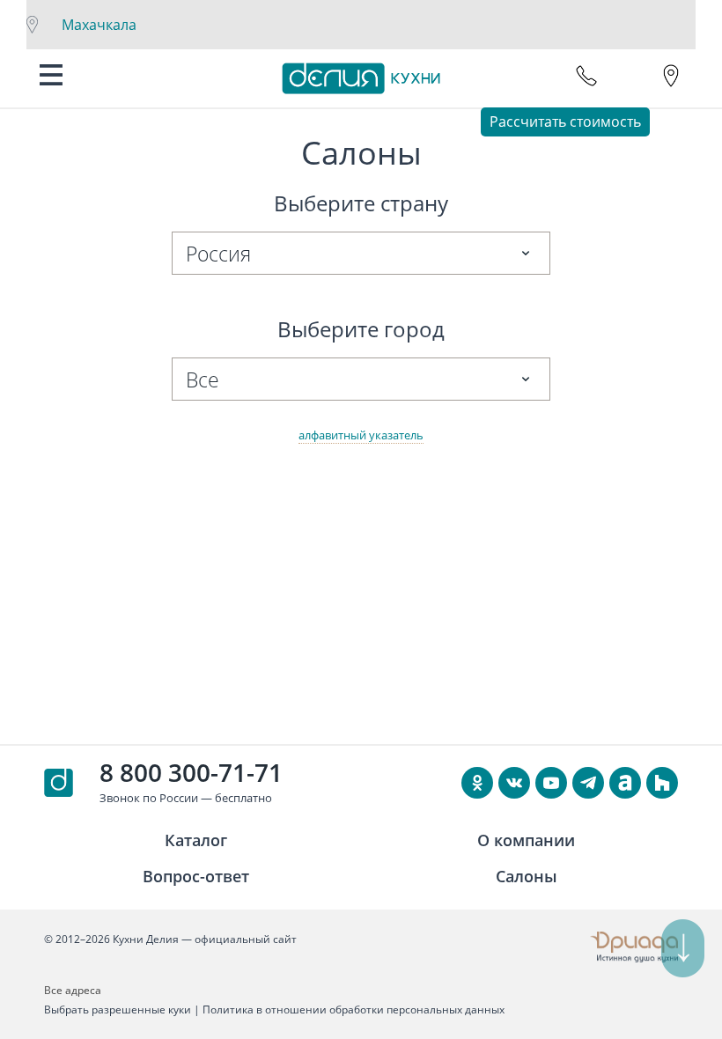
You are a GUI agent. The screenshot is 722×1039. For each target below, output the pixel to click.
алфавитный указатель (361, 435)
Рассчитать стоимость (565, 121)
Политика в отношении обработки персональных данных (354, 1009)
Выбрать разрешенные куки (117, 1009)
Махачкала (99, 24)
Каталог (196, 840)
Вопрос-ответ (196, 876)
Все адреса (72, 990)
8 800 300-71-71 (191, 772)
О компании (526, 840)
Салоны (526, 876)
